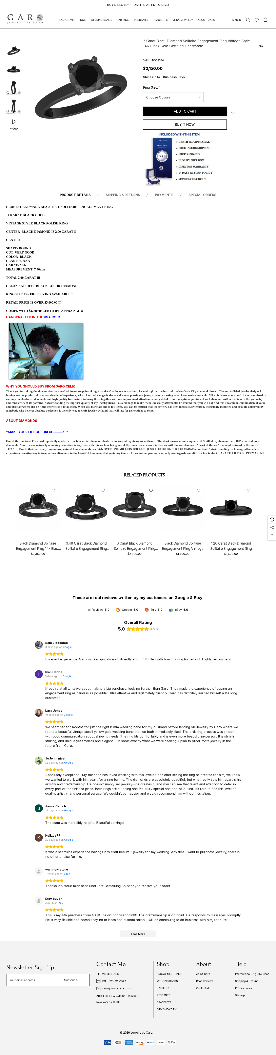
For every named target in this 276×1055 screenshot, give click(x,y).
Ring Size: (151, 87)
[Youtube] (41, 1018)
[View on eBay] (39, 871)
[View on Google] (39, 645)
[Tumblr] (64, 1018)
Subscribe (70, 980)
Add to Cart (185, 111)
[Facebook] (7, 1018)
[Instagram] (29, 1018)
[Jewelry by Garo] (25, 19)
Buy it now (185, 125)
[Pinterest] (18, 1018)
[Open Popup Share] (261, 46)
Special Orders (202, 195)
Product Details (75, 195)
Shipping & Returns (123, 195)
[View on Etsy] (39, 901)
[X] (53, 1018)
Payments (164, 195)
